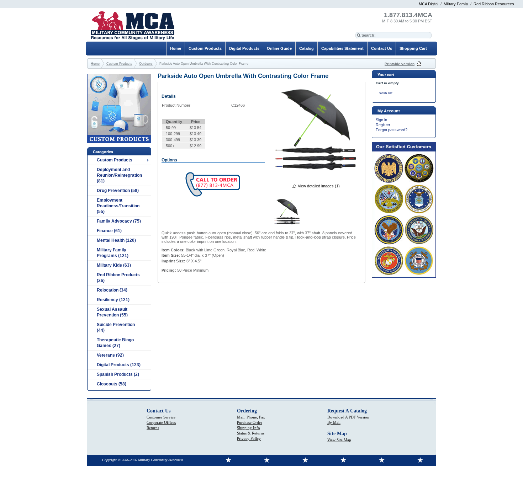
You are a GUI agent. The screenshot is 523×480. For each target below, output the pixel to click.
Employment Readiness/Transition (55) (118, 206)
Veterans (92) (110, 355)
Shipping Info (248, 428)
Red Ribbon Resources (494, 4)
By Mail (333, 422)
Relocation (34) (112, 290)
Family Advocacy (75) (119, 221)
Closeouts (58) (111, 384)
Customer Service (161, 417)
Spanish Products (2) (118, 374)
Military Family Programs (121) (112, 252)
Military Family (456, 4)
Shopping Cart (413, 48)
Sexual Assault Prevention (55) (112, 312)
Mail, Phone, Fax (251, 417)
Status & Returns (250, 433)
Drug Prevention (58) (118, 190)
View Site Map (339, 440)
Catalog (306, 48)
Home (175, 48)
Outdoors (146, 63)
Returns (153, 428)
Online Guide (279, 48)
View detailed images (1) (319, 186)
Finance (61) (109, 230)
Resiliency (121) (113, 299)
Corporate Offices (161, 422)
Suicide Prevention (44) (116, 327)
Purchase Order (249, 422)
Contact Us (381, 48)
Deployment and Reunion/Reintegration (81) (119, 175)
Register (383, 125)
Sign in (381, 120)
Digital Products (244, 48)
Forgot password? (391, 130)
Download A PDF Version (348, 417)
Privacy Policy (249, 438)
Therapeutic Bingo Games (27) (115, 342)
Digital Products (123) (119, 364)
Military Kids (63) (114, 265)
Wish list (385, 93)
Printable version (399, 64)
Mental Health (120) (116, 240)
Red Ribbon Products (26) (118, 277)
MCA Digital (428, 4)
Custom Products (114, 160)
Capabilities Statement (342, 48)
